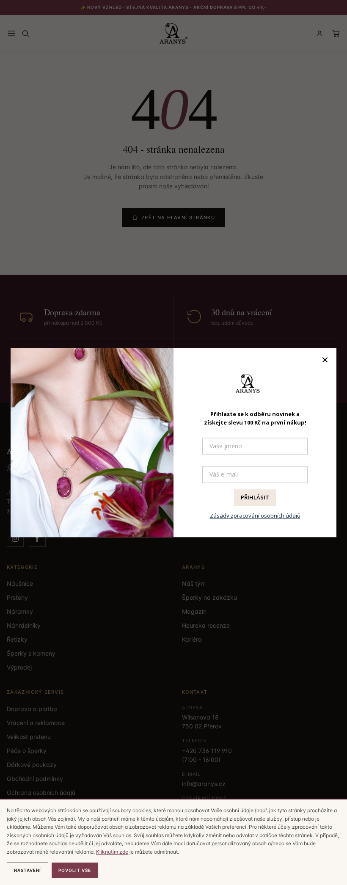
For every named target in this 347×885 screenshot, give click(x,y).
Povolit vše (74, 870)
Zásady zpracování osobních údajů (255, 515)
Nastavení (27, 870)
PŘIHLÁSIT (255, 498)
